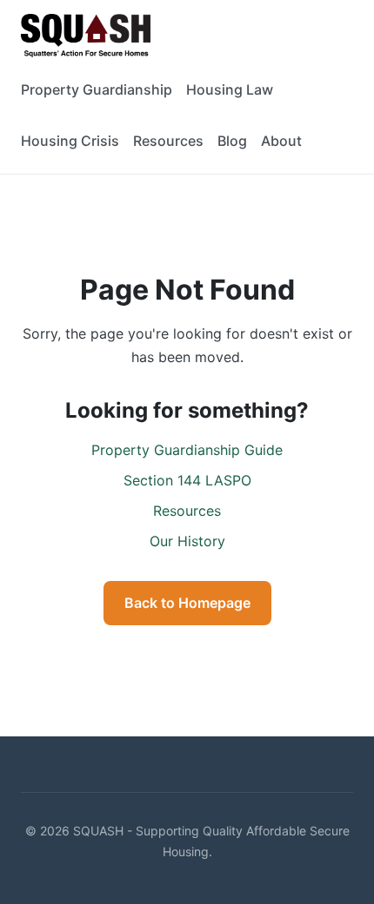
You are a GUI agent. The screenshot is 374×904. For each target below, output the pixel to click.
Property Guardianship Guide (187, 450)
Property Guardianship (96, 89)
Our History (187, 541)
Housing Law (229, 89)
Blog (232, 140)
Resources (168, 140)
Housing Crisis (70, 140)
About (281, 140)
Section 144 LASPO (187, 480)
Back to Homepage (187, 602)
